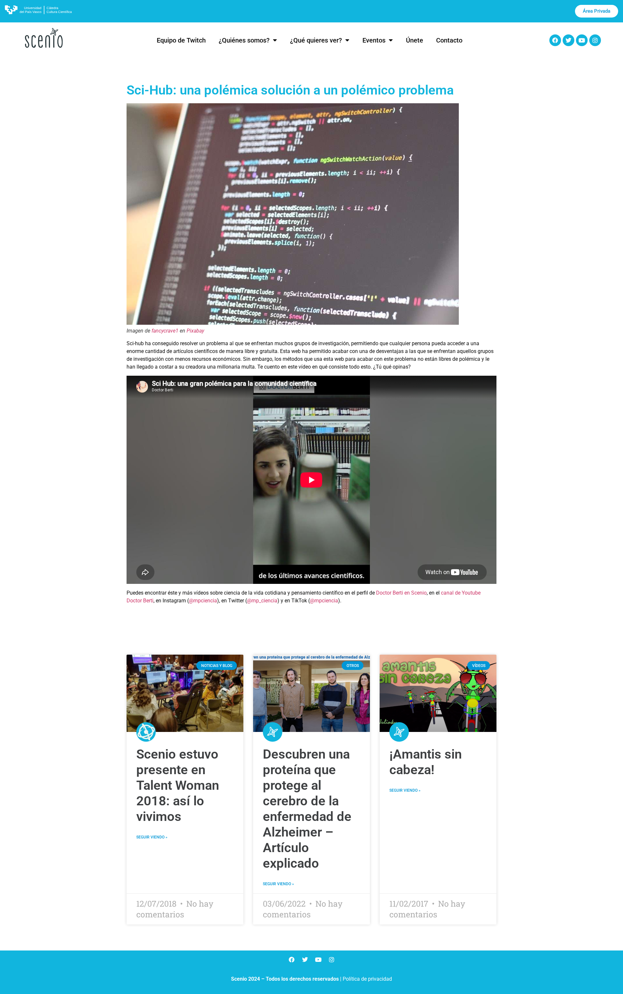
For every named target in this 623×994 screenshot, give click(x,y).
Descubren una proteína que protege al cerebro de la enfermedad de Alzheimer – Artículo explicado (307, 809)
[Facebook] (555, 40)
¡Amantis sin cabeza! (425, 762)
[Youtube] (582, 40)
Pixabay (195, 331)
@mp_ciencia (262, 601)
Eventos (373, 40)
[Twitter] (568, 40)
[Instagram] (595, 40)
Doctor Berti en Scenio (401, 593)
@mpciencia (203, 601)
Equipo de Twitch (181, 40)
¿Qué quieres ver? (316, 40)
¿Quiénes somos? (244, 40)
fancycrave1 (165, 331)
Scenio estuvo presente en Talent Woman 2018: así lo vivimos (177, 785)
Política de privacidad (367, 979)
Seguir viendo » (151, 837)
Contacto (449, 40)
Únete (414, 40)
